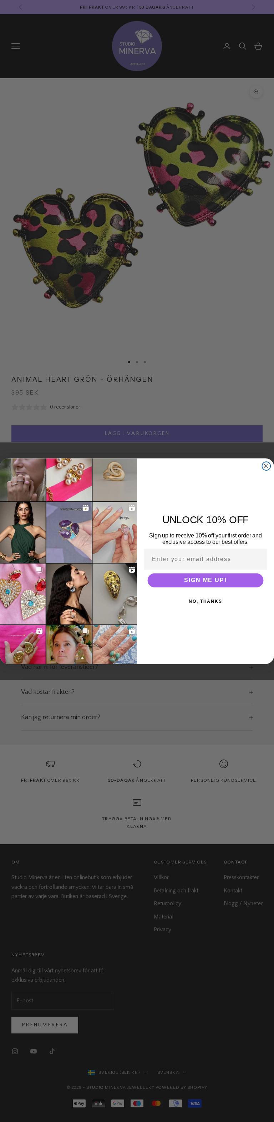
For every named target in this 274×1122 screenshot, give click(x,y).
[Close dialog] (266, 466)
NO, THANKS (205, 600)
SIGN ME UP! (205, 580)
